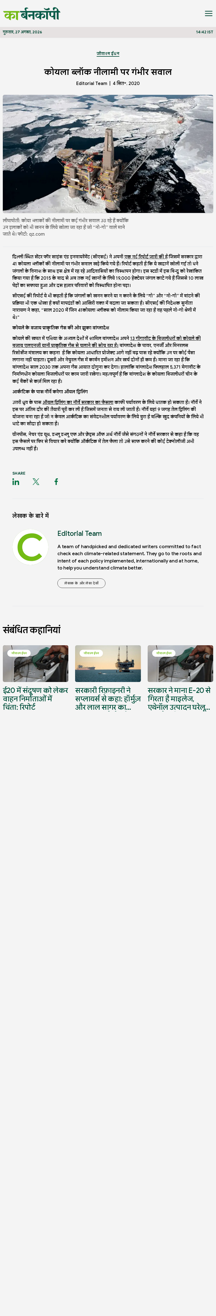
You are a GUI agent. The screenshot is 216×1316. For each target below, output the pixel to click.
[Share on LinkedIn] (15, 481)
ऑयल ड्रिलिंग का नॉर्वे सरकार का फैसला (77, 402)
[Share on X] (36, 481)
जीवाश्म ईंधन (108, 53)
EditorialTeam (91, 83)
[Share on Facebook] (56, 481)
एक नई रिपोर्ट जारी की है (146, 257)
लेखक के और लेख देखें (81, 583)
